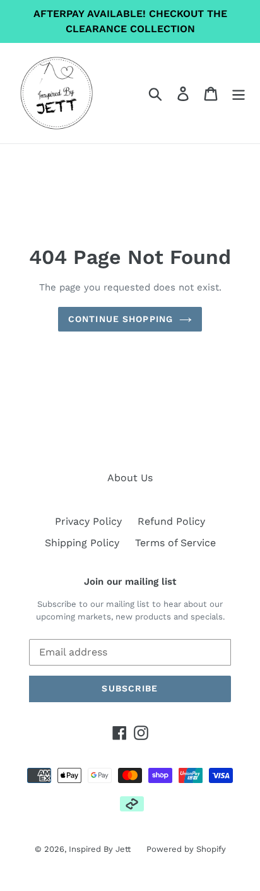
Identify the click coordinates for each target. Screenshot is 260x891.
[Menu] (238, 93)
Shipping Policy (82, 543)
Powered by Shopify (186, 849)
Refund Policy (171, 521)
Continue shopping (120, 319)
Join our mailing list (130, 581)
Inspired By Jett (100, 849)
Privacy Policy (88, 521)
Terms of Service (175, 543)
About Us (130, 478)
